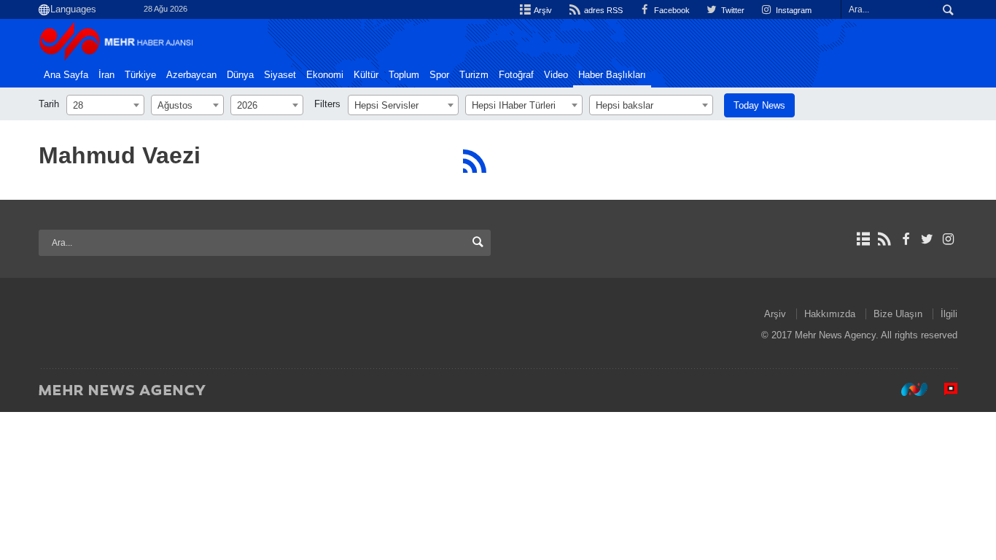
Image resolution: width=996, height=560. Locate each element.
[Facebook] (905, 239)
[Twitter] (927, 239)
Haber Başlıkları (612, 75)
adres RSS (602, 10)
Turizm (474, 75)
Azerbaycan (191, 75)
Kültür (366, 75)
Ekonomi (324, 75)
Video (556, 75)
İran (106, 75)
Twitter (731, 10)
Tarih (49, 103)
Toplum (404, 75)
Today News (759, 105)
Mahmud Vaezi (120, 155)
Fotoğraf (516, 75)
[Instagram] (948, 239)
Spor (439, 75)
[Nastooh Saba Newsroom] (907, 389)
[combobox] (105, 105)
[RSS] (474, 161)
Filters (327, 103)
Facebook (671, 10)
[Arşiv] (863, 239)
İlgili (949, 313)
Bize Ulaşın (898, 313)
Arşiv (542, 10)
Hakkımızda (829, 313)
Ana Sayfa (66, 75)
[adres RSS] (884, 239)
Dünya (240, 75)
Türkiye (140, 75)
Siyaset (280, 75)
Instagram (793, 10)
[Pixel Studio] (943, 389)
